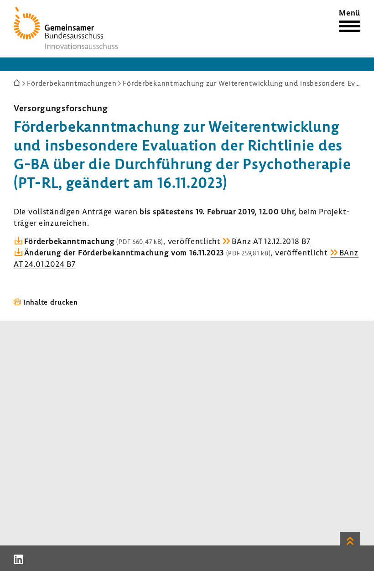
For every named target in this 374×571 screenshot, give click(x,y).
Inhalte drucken (51, 301)
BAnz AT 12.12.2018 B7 (271, 241)
